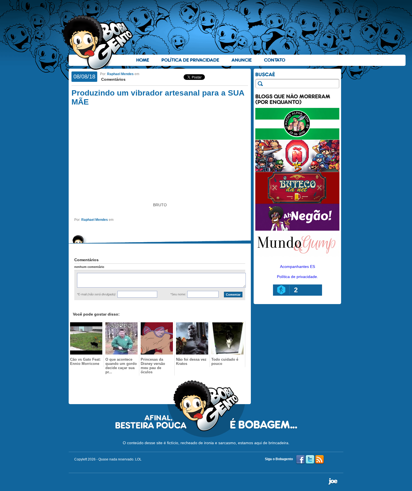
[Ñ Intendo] (297, 170)
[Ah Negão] (297, 229)
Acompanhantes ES (297, 266)
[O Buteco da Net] (297, 202)
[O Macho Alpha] (297, 138)
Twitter (310, 459)
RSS (319, 459)
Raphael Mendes (120, 74)
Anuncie (242, 60)
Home (142, 60)
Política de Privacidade (190, 60)
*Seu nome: (178, 294)
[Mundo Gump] (297, 257)
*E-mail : (96, 294)
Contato (274, 60)
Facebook (300, 459)
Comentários (113, 79)
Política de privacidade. (297, 276)
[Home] (98, 42)
